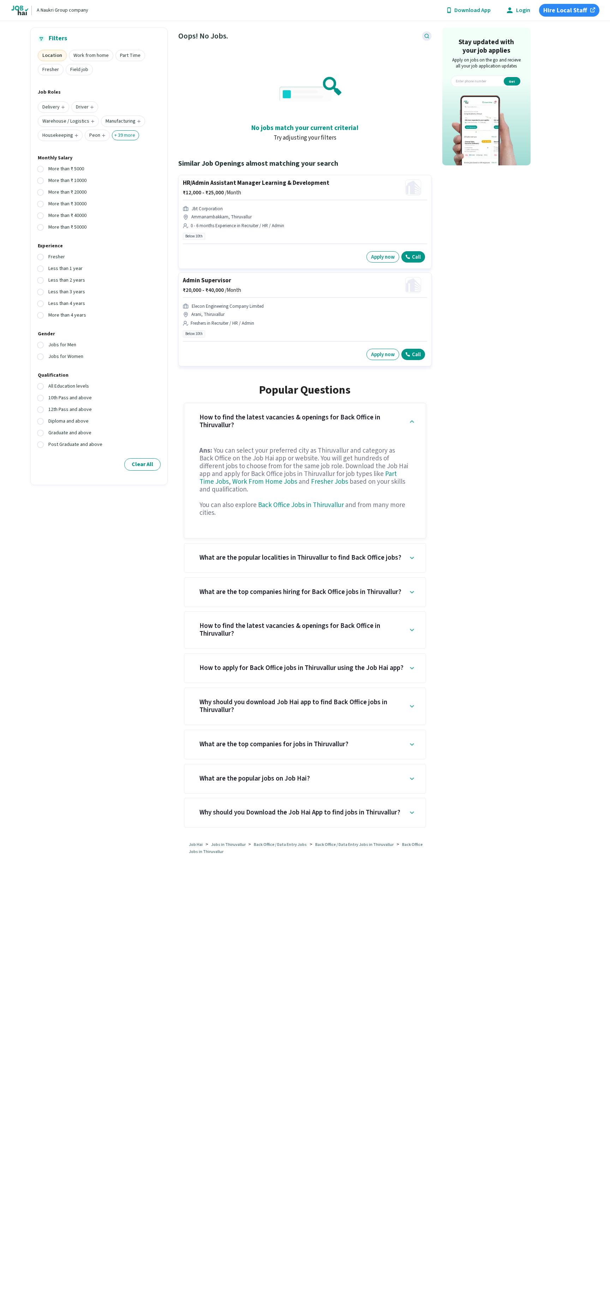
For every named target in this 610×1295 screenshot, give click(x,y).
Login (523, 10)
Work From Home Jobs (264, 482)
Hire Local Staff (565, 10)
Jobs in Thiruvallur (228, 845)
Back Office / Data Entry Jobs (280, 845)
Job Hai (196, 845)
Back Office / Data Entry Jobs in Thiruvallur (354, 845)
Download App (472, 10)
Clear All (142, 464)
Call (416, 257)
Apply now (383, 257)
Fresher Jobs (329, 482)
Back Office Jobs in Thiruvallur (301, 505)
